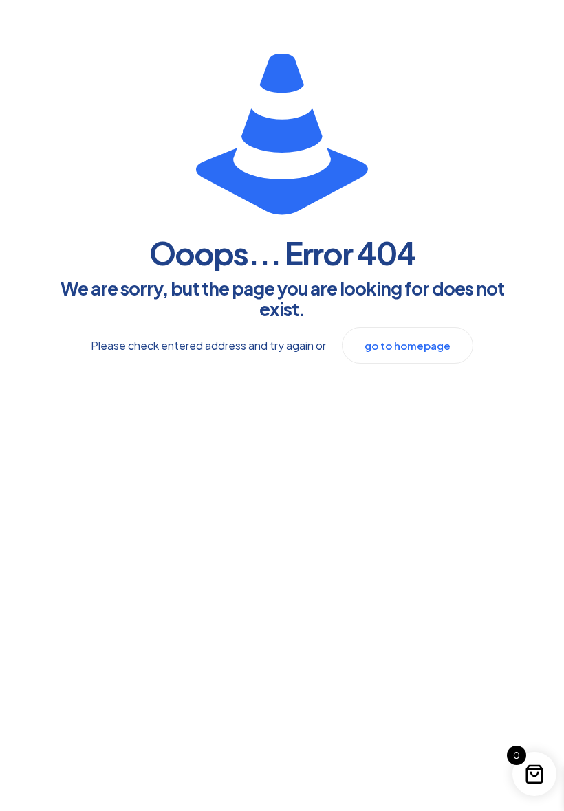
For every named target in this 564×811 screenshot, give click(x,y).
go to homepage (408, 345)
